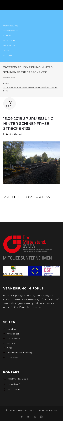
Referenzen (9, 45)
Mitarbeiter (9, 40)
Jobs (6, 50)
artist (8, 134)
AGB (9, 348)
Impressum (13, 357)
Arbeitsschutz (10, 30)
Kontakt (7, 55)
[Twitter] (28, 417)
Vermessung (10, 25)
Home (6, 83)
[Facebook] (22, 417)
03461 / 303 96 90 (19, 379)
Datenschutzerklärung (19, 352)
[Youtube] (35, 417)
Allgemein (18, 134)
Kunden (7, 35)
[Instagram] (41, 417)
